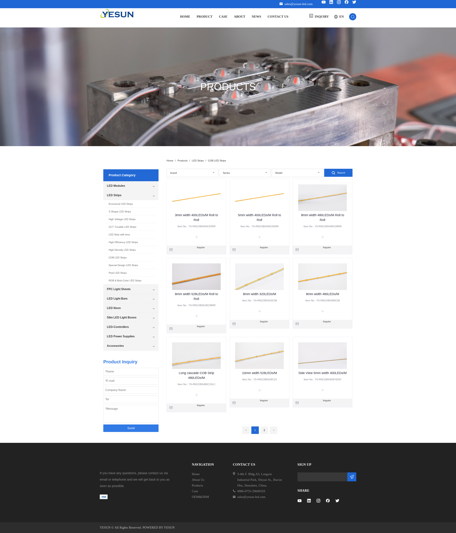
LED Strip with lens (119, 234)
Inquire (201, 247)
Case (195, 491)
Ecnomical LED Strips (121, 203)
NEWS (256, 16)
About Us (198, 479)
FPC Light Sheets (119, 289)
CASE (223, 16)
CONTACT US (278, 16)
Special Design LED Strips (123, 265)
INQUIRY (322, 16)
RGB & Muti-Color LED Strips (125, 280)
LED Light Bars (117, 298)
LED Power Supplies (121, 336)
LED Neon (114, 308)
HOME (185, 16)
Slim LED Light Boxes (121, 317)
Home (171, 160)
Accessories (115, 345)
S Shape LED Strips (120, 211)
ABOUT (239, 16)
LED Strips (114, 195)
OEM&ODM (200, 497)
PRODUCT (205, 16)
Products (184, 160)
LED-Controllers (118, 326)
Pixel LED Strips (118, 272)
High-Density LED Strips (122, 249)
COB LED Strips (118, 257)
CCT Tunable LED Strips (122, 226)
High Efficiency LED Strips (123, 242)
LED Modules (116, 185)
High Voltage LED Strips (122, 219)
